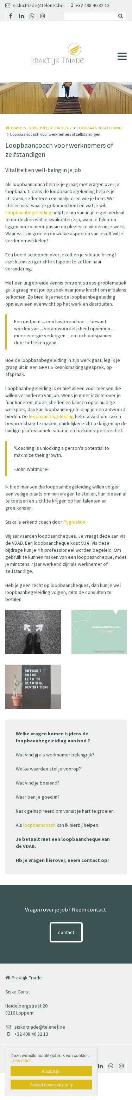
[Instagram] (42, 16)
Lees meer (21, 1060)
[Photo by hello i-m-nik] (33, 687)
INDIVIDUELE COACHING (49, 127)
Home (16, 127)
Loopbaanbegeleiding (28, 212)
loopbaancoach (39, 825)
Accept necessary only (51, 1084)
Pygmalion (74, 522)
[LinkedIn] (21, 16)
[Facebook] (10, 16)
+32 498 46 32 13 (92, 5)
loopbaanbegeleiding (51, 416)
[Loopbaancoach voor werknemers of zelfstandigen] (99, 632)
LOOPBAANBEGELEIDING (99, 127)
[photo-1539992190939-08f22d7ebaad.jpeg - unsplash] (33, 632)
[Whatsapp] (31, 16)
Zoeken (120, 16)
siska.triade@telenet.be (38, 5)
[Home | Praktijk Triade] (66, 51)
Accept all (51, 1071)
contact (66, 932)
